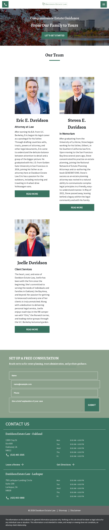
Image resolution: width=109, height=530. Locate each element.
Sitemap (63, 510)
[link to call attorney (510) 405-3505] (5, 4)
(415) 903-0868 (17, 497)
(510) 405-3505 (17, 454)
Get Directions (64, 464)
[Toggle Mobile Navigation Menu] (103, 4)
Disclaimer (75, 510)
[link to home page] (54, 4)
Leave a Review (13, 464)
